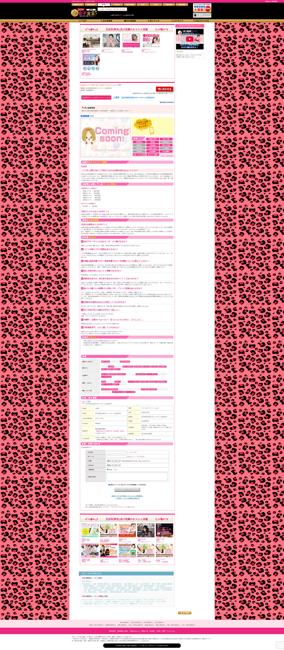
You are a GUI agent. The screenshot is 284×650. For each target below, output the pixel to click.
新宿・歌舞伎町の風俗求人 (101, 584)
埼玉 (123, 9)
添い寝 (163, 601)
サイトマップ (171, 631)
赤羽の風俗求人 (109, 590)
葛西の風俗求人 (103, 592)
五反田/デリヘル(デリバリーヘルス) (96, 97)
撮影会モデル (134, 603)
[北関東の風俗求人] (117, 5)
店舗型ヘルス (116, 601)
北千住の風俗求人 (167, 590)
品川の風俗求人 (148, 588)
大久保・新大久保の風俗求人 (163, 588)
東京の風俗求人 (87, 581)
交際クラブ (139, 601)
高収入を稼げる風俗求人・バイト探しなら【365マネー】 (140, 645)
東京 (102, 9)
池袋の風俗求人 (87, 584)
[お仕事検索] (106, 20)
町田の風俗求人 (121, 588)
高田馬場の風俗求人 (116, 592)
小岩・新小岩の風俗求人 (123, 590)
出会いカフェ (98, 603)
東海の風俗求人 (149, 625)
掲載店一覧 (144, 631)
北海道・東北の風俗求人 (96, 625)
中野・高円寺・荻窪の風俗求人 (93, 590)
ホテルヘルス (99, 599)
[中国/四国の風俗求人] (169, 5)
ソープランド (160, 599)
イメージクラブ (149, 601)
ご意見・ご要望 (161, 631)
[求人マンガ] (154, 20)
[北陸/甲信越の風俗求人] (130, 5)
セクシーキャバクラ (128, 601)
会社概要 (152, 631)
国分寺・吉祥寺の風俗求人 (152, 590)
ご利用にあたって (134, 631)
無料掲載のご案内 (122, 631)
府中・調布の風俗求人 (90, 592)
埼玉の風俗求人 (159, 622)
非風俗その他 (88, 603)
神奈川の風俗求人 (136, 622)
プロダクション (100, 601)
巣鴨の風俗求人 (137, 590)
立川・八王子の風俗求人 (142, 584)
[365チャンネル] (201, 20)
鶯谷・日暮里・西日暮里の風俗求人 (162, 584)
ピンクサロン (138, 599)
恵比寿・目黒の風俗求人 (108, 588)
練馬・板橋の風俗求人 (131, 592)
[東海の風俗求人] (143, 5)
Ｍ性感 (108, 601)
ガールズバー (124, 603)
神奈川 (110, 9)
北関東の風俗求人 (110, 625)
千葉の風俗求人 (148, 622)
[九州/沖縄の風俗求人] (182, 5)
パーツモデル (114, 603)
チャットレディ (88, 601)
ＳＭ (157, 601)
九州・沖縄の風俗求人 (188, 625)
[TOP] (83, 20)
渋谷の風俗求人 (128, 584)
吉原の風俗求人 (101, 586)
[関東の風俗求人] (104, 5)
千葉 (116, 9)
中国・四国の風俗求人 (173, 625)
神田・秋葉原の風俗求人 (115, 586)
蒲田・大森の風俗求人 (135, 588)
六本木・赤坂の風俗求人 (91, 588)
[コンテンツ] (177, 20)
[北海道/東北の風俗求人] (91, 5)
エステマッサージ (110, 599)
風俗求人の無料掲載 (271, 1)
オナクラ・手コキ (149, 599)
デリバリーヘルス (87, 599)
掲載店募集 (112, 631)
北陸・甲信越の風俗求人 (136, 625)
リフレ (106, 603)
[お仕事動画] (130, 20)
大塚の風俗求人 (161, 586)
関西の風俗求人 (160, 625)
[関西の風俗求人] (156, 5)
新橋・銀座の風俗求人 (131, 586)
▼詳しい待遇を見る (167, 156)
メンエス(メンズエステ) (124, 599)
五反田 (92, 116)
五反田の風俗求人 (116, 584)
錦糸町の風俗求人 (89, 586)
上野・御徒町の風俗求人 (147, 586)
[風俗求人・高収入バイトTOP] (78, 5)
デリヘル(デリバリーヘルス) (149, 408)
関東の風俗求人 (122, 625)
